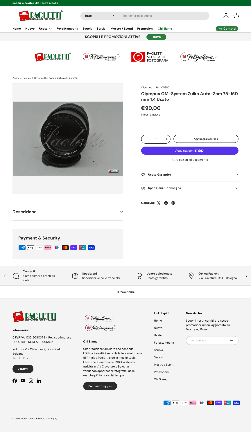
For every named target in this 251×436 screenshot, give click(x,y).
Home (16, 28)
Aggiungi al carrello (206, 138)
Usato (43, 28)
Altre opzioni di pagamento (190, 160)
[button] (236, 16)
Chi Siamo (165, 28)
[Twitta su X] (158, 203)
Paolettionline (28, 418)
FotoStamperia (67, 28)
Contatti (23, 368)
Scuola (87, 28)
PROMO (156, 37)
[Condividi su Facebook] (166, 203)
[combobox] (144, 16)
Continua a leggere (100, 386)
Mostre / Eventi (122, 28)
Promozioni (145, 28)
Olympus (146, 87)
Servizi (101, 28)
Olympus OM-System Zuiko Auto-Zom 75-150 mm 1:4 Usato (56, 78)
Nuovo (30, 28)
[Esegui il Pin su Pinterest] (173, 203)
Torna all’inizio (125, 291)
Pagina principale (21, 78)
